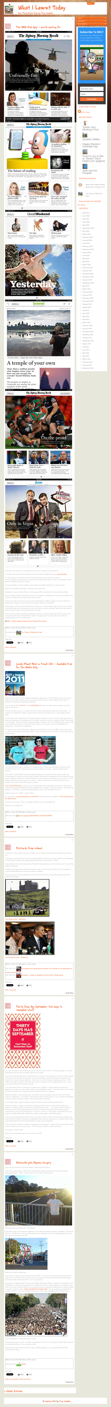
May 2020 (85, 225)
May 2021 (85, 219)
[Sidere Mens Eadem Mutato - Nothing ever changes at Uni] (92, 182)
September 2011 (88, 341)
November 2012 (88, 301)
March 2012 (86, 322)
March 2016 (86, 234)
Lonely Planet (34, 705)
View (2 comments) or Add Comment (17, 1379)
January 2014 (87, 271)
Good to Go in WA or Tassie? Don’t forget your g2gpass (93, 158)
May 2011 (85, 353)
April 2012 (85, 319)
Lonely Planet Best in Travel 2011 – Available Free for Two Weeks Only (44, 665)
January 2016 (87, 240)
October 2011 (87, 338)
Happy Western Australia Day (91, 145)
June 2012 (86, 313)
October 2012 (87, 304)
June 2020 (86, 222)
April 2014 (85, 261)
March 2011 (86, 359)
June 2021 (86, 216)
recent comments (82, 24)
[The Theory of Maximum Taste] (92, 191)
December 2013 (88, 274)
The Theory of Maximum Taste (31, 632)
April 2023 (85, 213)
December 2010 (88, 368)
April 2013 (85, 286)
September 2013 (88, 283)
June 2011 (86, 350)
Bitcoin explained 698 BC (43, 815)
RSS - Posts (85, 112)
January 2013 (87, 295)
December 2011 (87, 331)
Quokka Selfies (91, 139)
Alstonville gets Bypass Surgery (33, 1162)
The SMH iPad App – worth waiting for (38, 27)
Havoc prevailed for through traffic (35, 1289)
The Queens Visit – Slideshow (15, 919)
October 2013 (87, 280)
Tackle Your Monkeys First (90, 128)
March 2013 (86, 289)
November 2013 (88, 277)
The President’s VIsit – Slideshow (16, 957)
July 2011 (85, 347)
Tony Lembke (65, 1401)
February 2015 (87, 246)
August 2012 (86, 307)
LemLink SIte (50, 1401)
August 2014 (86, 252)
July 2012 (85, 310)
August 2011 (86, 344)
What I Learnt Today (41, 8)
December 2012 (88, 298)
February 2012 (87, 325)
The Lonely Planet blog (13, 786)
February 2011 (87, 362)
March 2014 (86, 264)
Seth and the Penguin (89, 171)
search (89, 3)
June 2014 (86, 255)
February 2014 (87, 268)
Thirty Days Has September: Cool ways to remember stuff (39, 1008)
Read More (69, 650)
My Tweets (81, 205)
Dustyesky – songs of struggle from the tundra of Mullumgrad (42, 975)
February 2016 (87, 237)
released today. (61, 574)
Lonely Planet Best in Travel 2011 (27, 796)
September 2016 (88, 228)
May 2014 (85, 258)
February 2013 (87, 292)
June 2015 (86, 243)
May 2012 (85, 316)
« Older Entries (13, 1391)
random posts (81, 21)
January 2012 (87, 328)
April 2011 (85, 356)
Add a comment (10, 647)
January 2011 (87, 365)
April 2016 (85, 231)
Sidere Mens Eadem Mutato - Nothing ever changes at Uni (96, 186)
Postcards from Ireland (29, 848)
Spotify (23, 1364)
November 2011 (87, 335)
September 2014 (88, 249)
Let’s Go (22, 705)
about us (80, 18)
